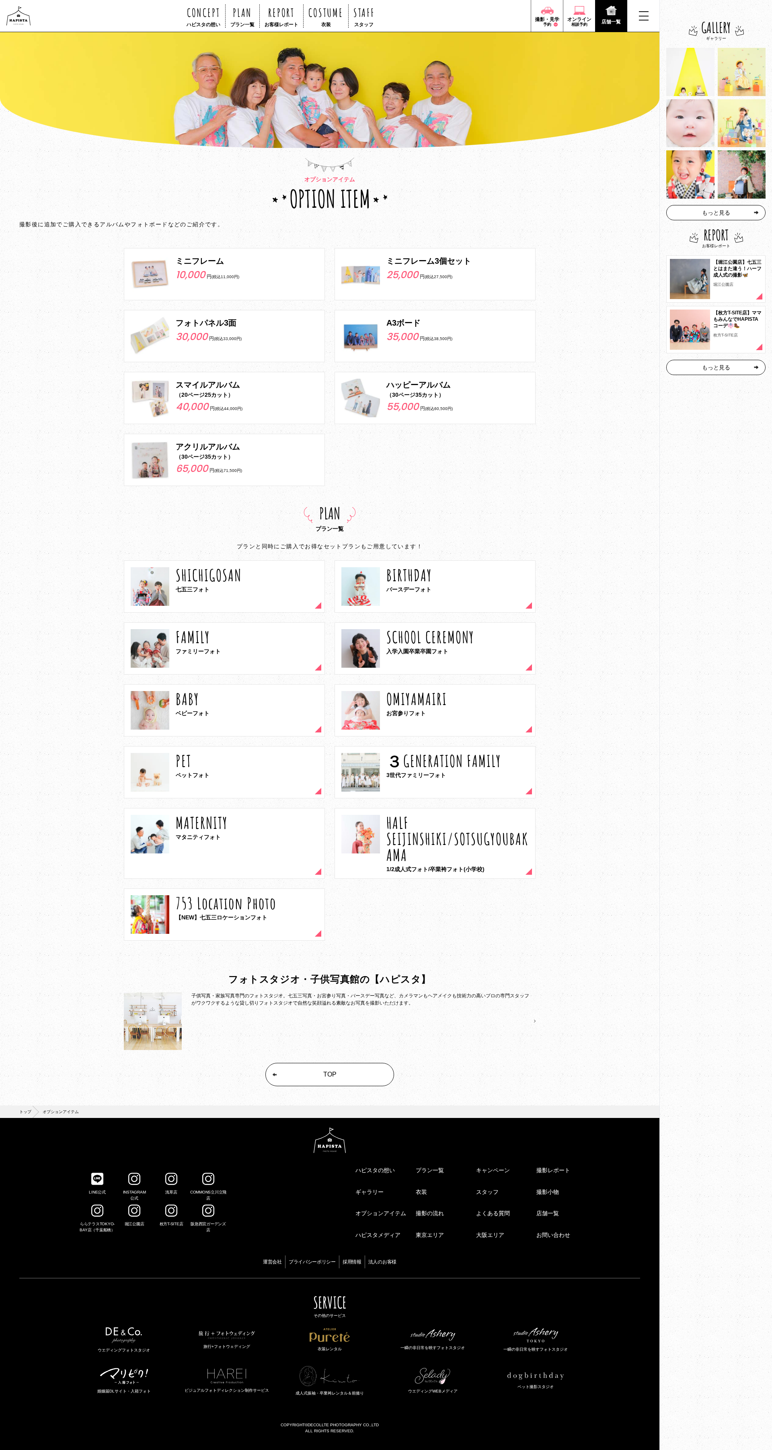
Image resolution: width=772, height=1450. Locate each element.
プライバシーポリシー (312, 1262)
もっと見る (716, 212)
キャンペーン (493, 1170)
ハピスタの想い (375, 1170)
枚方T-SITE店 (171, 1224)
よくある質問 (493, 1213)
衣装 (421, 1192)
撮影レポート (553, 1170)
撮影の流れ (430, 1213)
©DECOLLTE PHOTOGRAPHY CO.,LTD (342, 1425)
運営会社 (272, 1262)
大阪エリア (490, 1235)
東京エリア (430, 1235)
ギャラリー (369, 1192)
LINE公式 (97, 1192)
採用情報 (352, 1262)
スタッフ (487, 1192)
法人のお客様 (382, 1262)
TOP (330, 1074)
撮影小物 (547, 1192)
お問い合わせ (553, 1235)
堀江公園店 (134, 1224)
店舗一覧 (547, 1213)
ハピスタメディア (377, 1235)
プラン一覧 (430, 1170)
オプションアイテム (380, 1213)
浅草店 (171, 1192)
